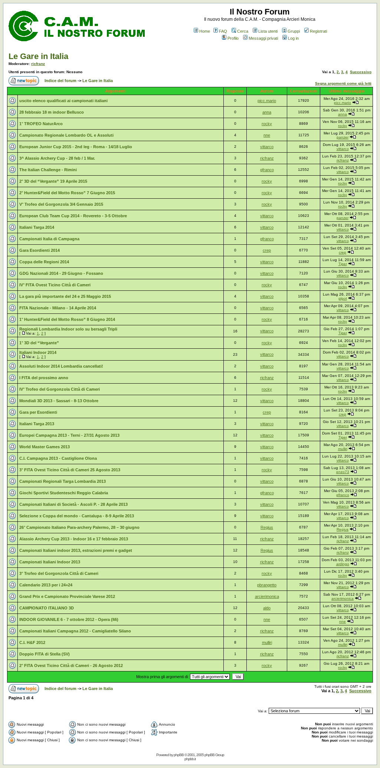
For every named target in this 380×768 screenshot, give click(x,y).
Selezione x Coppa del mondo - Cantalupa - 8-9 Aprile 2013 (76, 516)
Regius (267, 527)
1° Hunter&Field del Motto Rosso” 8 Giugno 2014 (67, 319)
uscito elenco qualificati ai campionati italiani (63, 100)
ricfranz (38, 64)
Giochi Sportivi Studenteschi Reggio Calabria (63, 493)
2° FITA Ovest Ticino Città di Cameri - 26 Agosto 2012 (71, 665)
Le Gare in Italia (38, 56)
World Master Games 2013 (44, 447)
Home (204, 31)
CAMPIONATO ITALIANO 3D (46, 608)
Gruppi (294, 31)
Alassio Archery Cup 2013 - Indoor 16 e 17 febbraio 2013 (73, 539)
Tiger (342, 264)
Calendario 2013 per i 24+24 (45, 585)
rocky (267, 123)
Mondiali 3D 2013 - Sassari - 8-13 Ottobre (58, 400)
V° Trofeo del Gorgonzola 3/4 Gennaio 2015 (61, 204)
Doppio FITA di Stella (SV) (44, 654)
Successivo (360, 72)
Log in (293, 38)
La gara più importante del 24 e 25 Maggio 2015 (65, 296)
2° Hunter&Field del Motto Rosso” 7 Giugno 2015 (67, 193)
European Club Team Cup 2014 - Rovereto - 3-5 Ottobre (73, 216)
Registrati (318, 31)
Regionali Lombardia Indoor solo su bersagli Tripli (68, 329)
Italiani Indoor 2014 (37, 352)
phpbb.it (190, 759)
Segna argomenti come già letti (343, 83)
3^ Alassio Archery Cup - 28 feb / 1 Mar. (57, 158)
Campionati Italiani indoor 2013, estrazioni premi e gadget (75, 550)
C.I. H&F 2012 (32, 642)
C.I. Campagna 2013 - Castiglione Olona (58, 458)
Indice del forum (60, 80)
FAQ (223, 31)
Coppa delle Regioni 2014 (44, 262)
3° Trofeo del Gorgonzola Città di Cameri (58, 573)
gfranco (267, 169)
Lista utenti (268, 31)
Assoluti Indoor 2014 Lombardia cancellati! (61, 366)
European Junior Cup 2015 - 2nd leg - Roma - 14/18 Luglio (75, 146)
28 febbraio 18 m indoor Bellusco (51, 112)
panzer (342, 137)
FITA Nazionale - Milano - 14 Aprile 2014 (57, 308)
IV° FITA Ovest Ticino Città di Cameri (55, 285)
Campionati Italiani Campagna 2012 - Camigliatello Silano (75, 631)
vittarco (266, 146)
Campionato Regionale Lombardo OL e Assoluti (66, 135)
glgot (342, 298)
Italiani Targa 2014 (36, 227)
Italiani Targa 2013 (36, 424)
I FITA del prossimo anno (43, 377)
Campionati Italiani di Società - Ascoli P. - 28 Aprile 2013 (73, 504)
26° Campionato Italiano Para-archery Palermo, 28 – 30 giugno (79, 527)
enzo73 (342, 472)
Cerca (242, 31)
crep (267, 250)
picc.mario (267, 100)
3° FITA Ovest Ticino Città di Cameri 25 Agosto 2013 (69, 470)
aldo (267, 608)
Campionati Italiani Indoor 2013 (49, 562)
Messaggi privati (263, 38)
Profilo (233, 38)
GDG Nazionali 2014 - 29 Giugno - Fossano (61, 273)
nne (266, 135)
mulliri (342, 449)
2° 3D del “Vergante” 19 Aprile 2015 (53, 181)
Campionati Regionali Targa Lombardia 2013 (62, 481)
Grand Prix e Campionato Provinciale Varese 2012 (67, 596)
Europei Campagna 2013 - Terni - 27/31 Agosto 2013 (69, 435)
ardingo (342, 564)
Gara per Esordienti (38, 412)
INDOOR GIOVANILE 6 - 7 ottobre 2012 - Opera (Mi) (68, 619)
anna (266, 112)
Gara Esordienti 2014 (39, 250)
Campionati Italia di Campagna (49, 239)
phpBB (179, 755)
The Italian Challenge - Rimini (48, 169)
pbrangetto (266, 585)
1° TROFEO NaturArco (41, 123)
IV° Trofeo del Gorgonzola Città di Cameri (59, 389)
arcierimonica (267, 596)
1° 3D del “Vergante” (39, 343)
